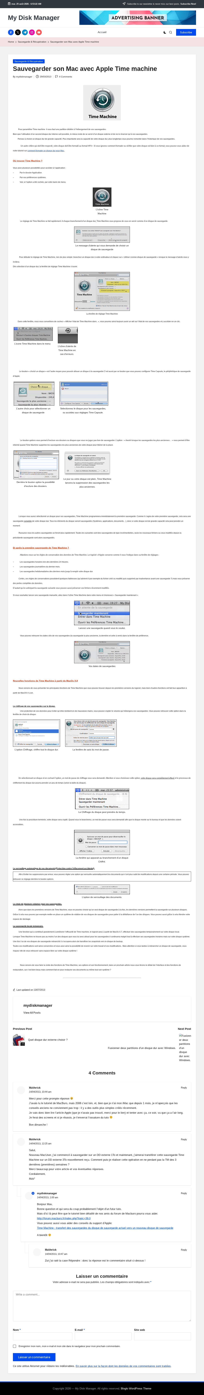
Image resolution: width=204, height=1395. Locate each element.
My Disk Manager (34, 17)
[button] (186, 32)
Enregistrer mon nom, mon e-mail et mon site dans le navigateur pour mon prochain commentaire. (69, 1346)
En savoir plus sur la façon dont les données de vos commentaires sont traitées (123, 1366)
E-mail (80, 1329)
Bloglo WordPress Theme (136, 1388)
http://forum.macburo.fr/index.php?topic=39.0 (64, 1218)
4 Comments (65, 76)
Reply (184, 1087)
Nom (17, 1329)
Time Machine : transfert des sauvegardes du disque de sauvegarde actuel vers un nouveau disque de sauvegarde (105, 1227)
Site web (139, 1329)
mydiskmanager (37, 1005)
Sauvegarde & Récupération (29, 61)
